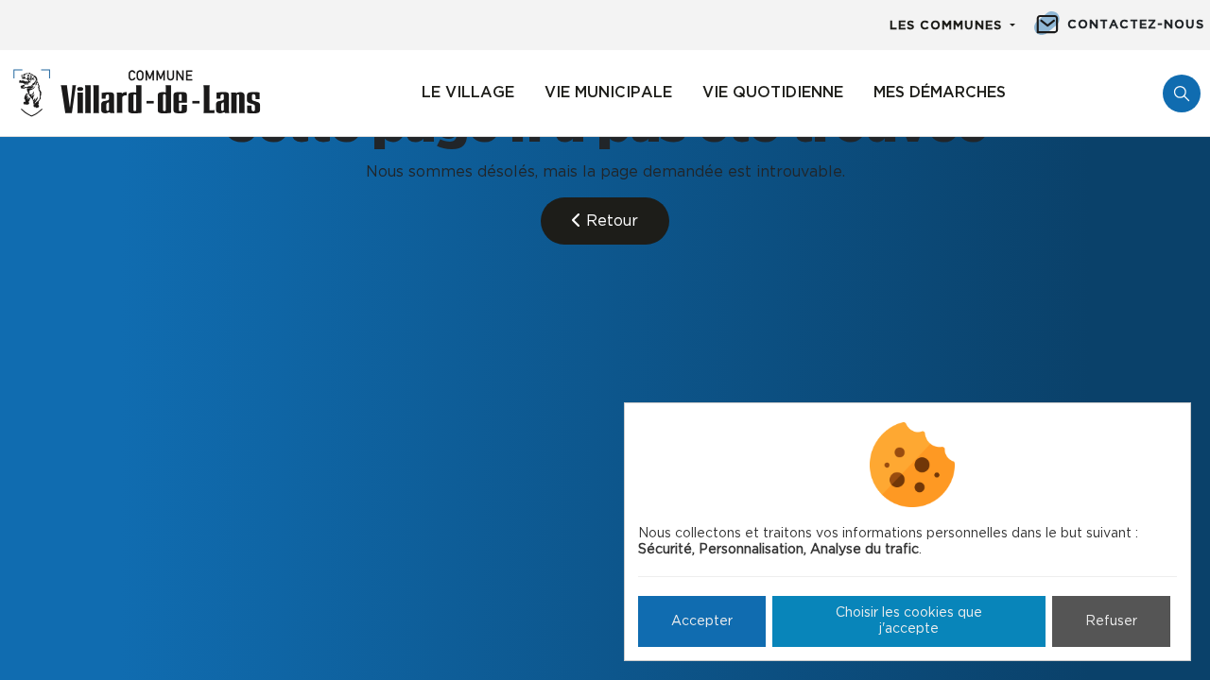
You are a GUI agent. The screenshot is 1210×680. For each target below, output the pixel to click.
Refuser (1111, 621)
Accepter (702, 621)
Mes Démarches (939, 92)
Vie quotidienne (772, 92)
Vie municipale (608, 92)
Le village (468, 92)
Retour (609, 221)
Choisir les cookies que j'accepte (909, 621)
